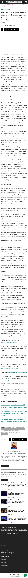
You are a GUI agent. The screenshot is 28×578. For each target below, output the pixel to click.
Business (22, 427)
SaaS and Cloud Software (7, 432)
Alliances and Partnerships (11, 427)
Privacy (14, 574)
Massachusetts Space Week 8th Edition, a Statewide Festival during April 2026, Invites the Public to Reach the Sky (17, 518)
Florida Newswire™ (4, 559)
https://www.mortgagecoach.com (9, 368)
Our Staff (2, 541)
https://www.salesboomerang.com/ (17, 372)
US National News (9, 4)
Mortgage (14, 430)
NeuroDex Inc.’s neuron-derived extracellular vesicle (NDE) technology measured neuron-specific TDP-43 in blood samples (17, 484)
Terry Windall (5, 25)
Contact (2, 543)
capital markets (5, 429)
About (2, 539)
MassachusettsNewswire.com (8, 381)
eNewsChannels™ (4, 562)
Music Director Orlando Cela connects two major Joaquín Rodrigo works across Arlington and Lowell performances (17, 501)
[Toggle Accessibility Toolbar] (25, 575)
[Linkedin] (14, 29)
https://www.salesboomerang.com (9, 342)
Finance (18, 429)
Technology (4, 434)
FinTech (23, 429)
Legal (10, 574)
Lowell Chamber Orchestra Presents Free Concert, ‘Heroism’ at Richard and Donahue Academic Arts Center (17, 510)
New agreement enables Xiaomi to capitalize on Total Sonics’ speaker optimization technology (16, 493)
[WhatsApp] (11, 29)
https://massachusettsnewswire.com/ (14, 451)
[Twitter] (5, 29)
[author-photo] (14, 445)
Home (2, 4)
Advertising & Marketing (4, 565)
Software (17, 432)
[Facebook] (2, 29)
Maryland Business (6, 430)
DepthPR (12, 429)
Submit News (3, 545)
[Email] (17, 29)
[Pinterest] (8, 29)
